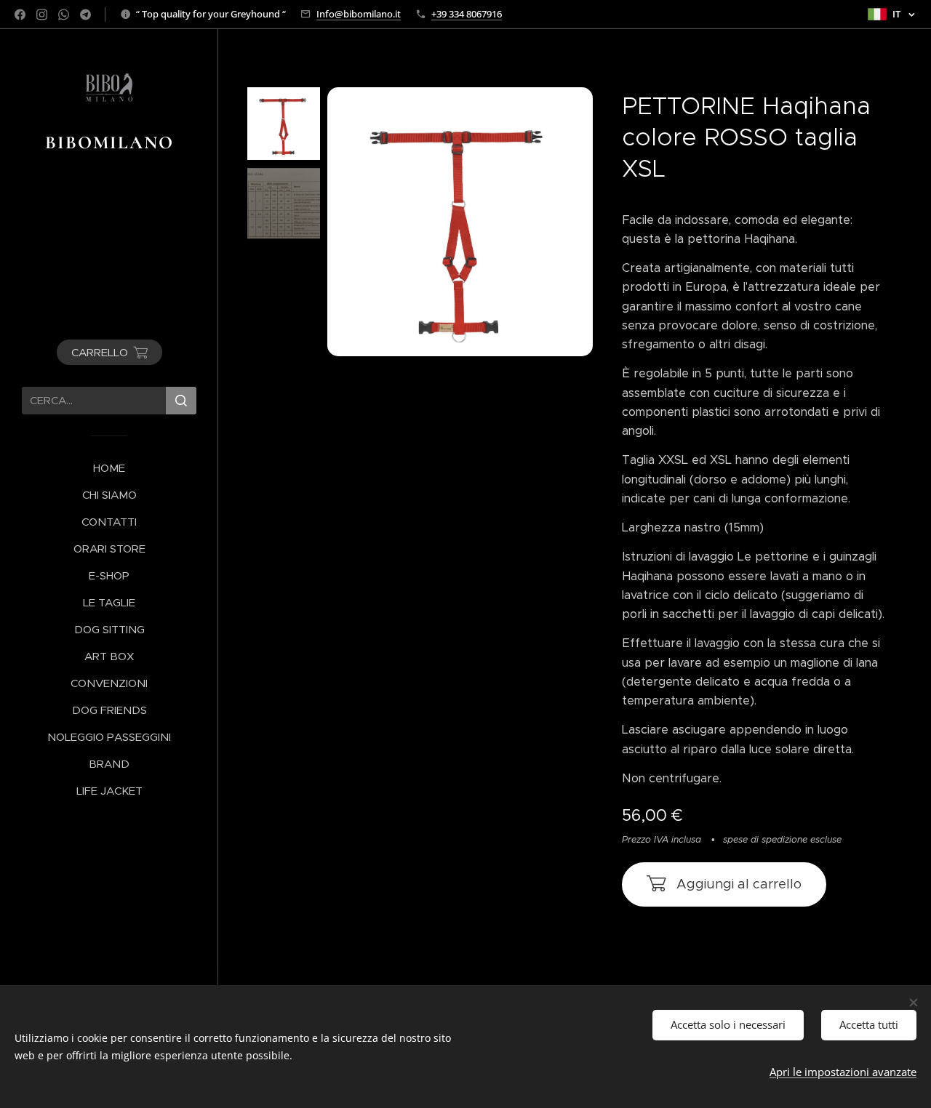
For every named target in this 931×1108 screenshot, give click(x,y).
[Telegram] (85, 14)
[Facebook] (20, 14)
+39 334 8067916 (466, 13)
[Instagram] (42, 14)
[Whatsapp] (64, 14)
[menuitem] (109, 467)
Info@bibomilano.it (358, 13)
